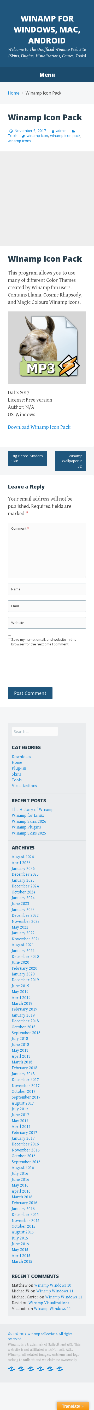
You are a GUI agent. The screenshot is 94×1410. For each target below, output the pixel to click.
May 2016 (20, 1185)
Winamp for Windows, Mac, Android (47, 29)
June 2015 (20, 1244)
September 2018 (26, 1032)
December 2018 (25, 1021)
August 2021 (23, 944)
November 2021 (26, 939)
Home (14, 93)
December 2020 (25, 956)
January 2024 (23, 898)
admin (61, 130)
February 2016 (24, 1202)
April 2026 (21, 862)
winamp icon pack (65, 135)
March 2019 (22, 1003)
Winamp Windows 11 (54, 1291)
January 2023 (23, 909)
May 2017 (20, 1120)
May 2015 (20, 1249)
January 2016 (23, 1208)
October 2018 (24, 1027)
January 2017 (23, 1138)
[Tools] (50, 1368)
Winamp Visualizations (48, 1303)
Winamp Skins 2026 (29, 821)
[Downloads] (21, 1368)
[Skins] (40, 1368)
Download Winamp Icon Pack (39, 427)
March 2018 (22, 1062)
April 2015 (21, 1255)
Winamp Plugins (26, 827)
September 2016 (26, 1162)
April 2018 (21, 1056)
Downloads (21, 756)
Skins (16, 774)
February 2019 (24, 1009)
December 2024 (25, 886)
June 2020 (20, 962)
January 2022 (23, 933)
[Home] (11, 1368)
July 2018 (20, 1038)
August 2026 (23, 856)
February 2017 (24, 1132)
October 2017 (24, 1091)
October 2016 (24, 1156)
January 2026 (23, 868)
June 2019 (20, 986)
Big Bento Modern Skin (27, 458)
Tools (17, 780)
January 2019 (23, 1015)
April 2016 (21, 1191)
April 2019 (21, 997)
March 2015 (22, 1261)
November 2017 (26, 1085)
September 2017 (26, 1097)
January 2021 (23, 950)
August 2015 (23, 1232)
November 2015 (26, 1220)
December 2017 (25, 1079)
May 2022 (20, 927)
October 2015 (24, 1226)
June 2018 (20, 1044)
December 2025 (25, 874)
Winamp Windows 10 (52, 1285)
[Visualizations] (59, 1368)
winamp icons (19, 140)
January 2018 (23, 1074)
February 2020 (24, 968)
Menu (47, 74)
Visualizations (24, 785)
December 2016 (25, 1144)
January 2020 (23, 974)
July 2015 (20, 1238)
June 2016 (20, 1179)
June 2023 (20, 903)
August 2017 (23, 1103)
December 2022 (25, 915)
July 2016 (20, 1173)
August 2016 (23, 1167)
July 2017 (20, 1109)
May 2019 (20, 991)
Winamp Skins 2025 (29, 833)
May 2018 (20, 1050)
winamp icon (37, 135)
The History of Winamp (33, 809)
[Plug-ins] (30, 1368)
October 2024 (24, 892)
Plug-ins (19, 768)
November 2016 (26, 1150)
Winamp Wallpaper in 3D (72, 461)
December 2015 (25, 1214)
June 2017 (20, 1114)
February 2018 (24, 1068)
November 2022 (26, 921)
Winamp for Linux (28, 815)
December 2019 (25, 980)
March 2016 (22, 1197)
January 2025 (23, 880)
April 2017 (21, 1126)
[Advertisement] (47, 198)
